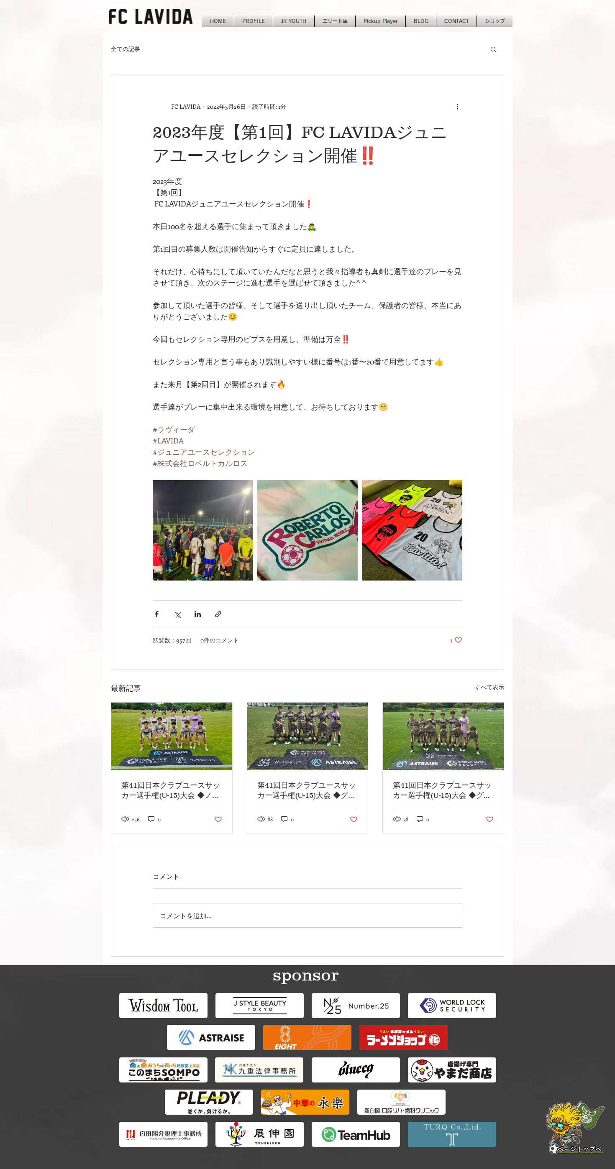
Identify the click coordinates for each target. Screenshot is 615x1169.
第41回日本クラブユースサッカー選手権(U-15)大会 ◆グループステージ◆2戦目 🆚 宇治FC (443, 790)
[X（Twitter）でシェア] (177, 614)
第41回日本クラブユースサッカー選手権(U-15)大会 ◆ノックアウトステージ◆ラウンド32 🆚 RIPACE (170, 790)
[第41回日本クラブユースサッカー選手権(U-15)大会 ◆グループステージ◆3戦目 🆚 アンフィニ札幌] (307, 736)
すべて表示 (489, 687)
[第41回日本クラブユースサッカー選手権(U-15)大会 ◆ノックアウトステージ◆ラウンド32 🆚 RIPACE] (171, 736)
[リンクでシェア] (218, 614)
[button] (493, 49)
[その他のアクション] (457, 106)
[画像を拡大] (203, 530)
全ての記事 (125, 49)
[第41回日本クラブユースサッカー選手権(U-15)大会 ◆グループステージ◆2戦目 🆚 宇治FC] (443, 736)
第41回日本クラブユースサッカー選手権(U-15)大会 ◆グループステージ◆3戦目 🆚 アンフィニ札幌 (307, 790)
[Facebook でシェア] (157, 614)
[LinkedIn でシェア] (198, 614)
